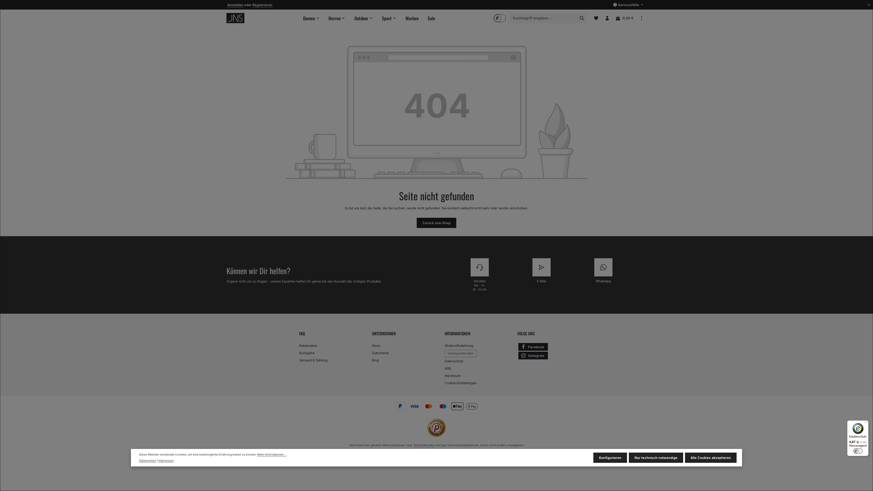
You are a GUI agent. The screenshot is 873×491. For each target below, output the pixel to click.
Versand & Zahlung (313, 360)
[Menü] (865, 423)
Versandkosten (424, 445)
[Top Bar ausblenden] (868, 5)
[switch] (858, 451)
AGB (448, 368)
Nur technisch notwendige (656, 458)
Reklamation (308, 346)
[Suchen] (582, 18)
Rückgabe (307, 353)
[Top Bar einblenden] (641, 18)
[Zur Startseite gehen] (235, 18)
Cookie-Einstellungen (461, 383)
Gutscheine (380, 353)
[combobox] (543, 18)
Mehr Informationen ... (271, 454)
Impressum (453, 376)
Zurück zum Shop (436, 223)
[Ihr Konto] (607, 18)
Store (376, 346)
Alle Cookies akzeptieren (711, 458)
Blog (375, 360)
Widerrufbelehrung (459, 346)
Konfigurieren (610, 458)
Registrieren (262, 5)
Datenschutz (454, 361)
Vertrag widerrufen (461, 353)
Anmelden (235, 5)
